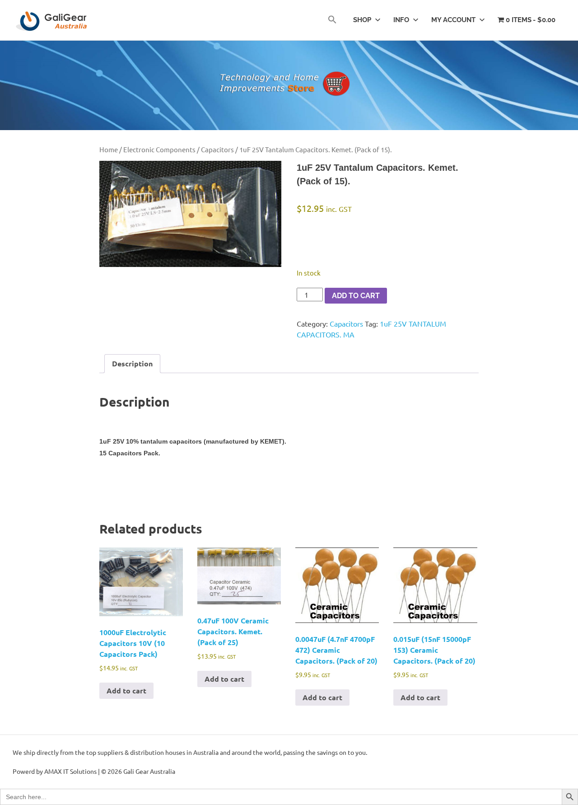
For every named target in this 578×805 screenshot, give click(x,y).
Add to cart (356, 295)
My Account (453, 20)
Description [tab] (132, 363)
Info (401, 20)
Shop (362, 20)
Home (108, 149)
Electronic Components (159, 149)
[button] (332, 20)
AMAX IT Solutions (70, 771)
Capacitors (217, 149)
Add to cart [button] (126, 690)
